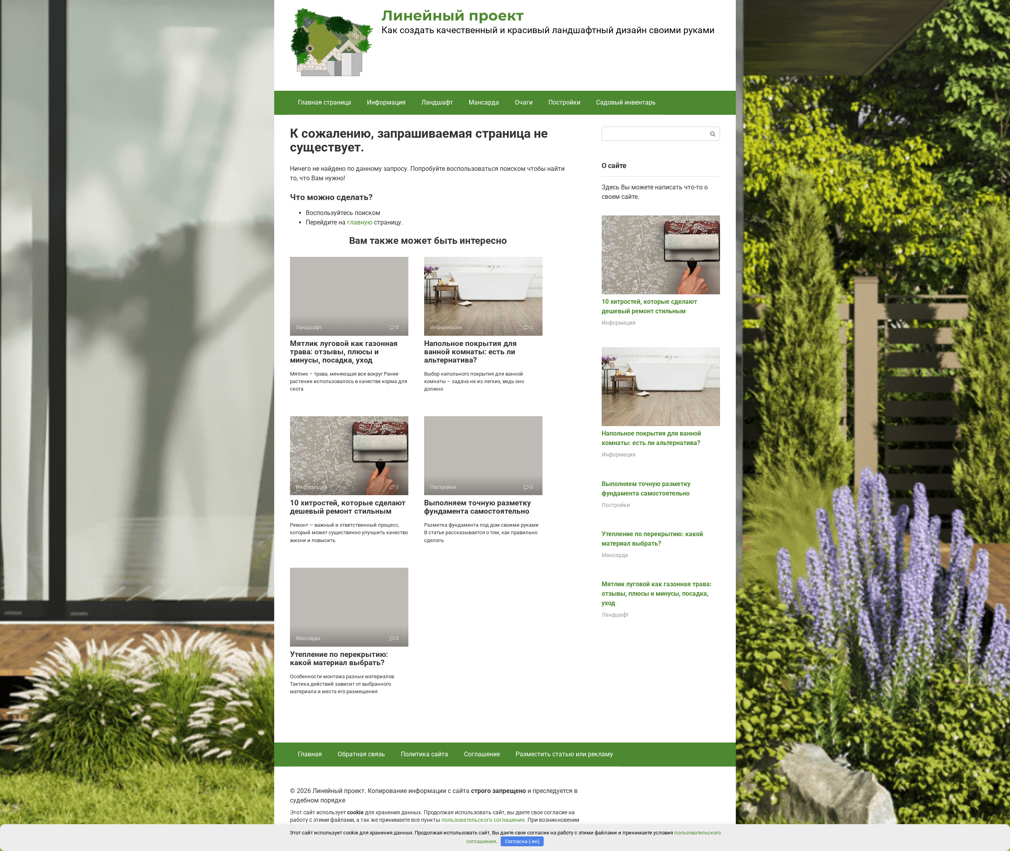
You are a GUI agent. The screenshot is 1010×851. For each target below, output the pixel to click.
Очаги (524, 102)
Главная (310, 754)
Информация (386, 102)
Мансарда (484, 102)
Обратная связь (361, 754)
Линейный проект (453, 15)
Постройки (564, 102)
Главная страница (324, 102)
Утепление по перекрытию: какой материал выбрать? (339, 658)
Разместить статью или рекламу (564, 754)
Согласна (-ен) (522, 841)
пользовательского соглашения (483, 820)
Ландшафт (437, 102)
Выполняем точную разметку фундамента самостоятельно (477, 507)
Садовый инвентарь (626, 102)
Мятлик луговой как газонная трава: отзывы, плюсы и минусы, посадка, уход (344, 352)
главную (359, 222)
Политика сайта (424, 754)
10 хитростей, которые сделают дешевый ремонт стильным (348, 507)
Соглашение (482, 754)
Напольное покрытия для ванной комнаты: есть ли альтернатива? (470, 352)
